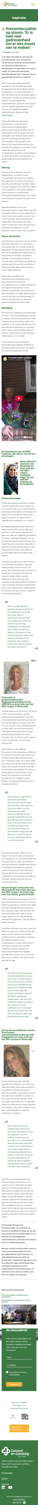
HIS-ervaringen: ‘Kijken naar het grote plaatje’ (16, 1301)
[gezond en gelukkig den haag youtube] (10, 1487)
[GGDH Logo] (10, 7)
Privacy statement (19, 1499)
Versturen (14, 1384)
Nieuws (4, 1478)
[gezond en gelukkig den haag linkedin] (3, 1487)
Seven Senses (7, 115)
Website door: (17, 1502)
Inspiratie (5, 1484)
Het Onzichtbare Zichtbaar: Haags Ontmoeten (15, 1296)
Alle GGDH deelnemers (16, 1428)
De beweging (7, 1473)
